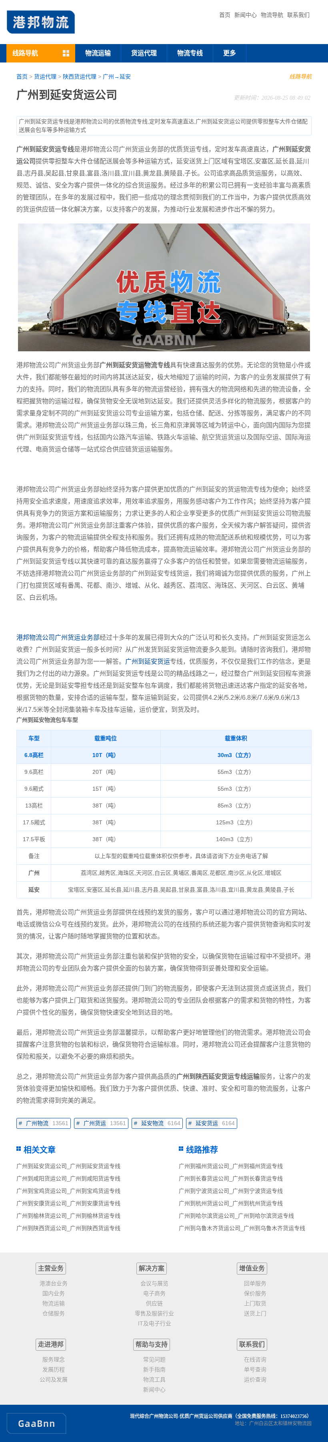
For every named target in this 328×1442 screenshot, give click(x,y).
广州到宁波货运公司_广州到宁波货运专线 (231, 1191)
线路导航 (300, 76)
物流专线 (190, 53)
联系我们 (298, 15)
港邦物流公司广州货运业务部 (58, 637)
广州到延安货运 (147, 661)
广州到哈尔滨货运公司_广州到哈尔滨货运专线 (236, 1215)
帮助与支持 (152, 1344)
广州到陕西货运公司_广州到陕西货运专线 (68, 1228)
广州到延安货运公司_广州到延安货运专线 (68, 1166)
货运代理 (144, 53)
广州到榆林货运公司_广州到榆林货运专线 (68, 1215)
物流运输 (98, 53)
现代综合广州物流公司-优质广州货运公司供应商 (181, 1416)
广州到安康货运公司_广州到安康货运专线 (68, 1203)
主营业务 (51, 1268)
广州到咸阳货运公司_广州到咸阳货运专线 (68, 1178)
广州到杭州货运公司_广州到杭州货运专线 (231, 1203)
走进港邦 (51, 1344)
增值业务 (252, 1268)
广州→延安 (117, 76)
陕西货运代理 (79, 76)
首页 (224, 15)
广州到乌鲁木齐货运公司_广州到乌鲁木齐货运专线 (242, 1228)
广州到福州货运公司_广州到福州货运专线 (231, 1166)
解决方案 (151, 1268)
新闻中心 (245, 15)
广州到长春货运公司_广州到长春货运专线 (231, 1178)
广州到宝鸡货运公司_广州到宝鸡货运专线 (68, 1191)
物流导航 (272, 15)
